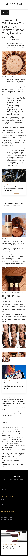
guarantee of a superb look (13, 108)
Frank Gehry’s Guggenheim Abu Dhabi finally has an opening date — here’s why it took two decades (14, 455)
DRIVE (2, 499)
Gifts (14, 397)
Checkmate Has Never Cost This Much (12, 433)
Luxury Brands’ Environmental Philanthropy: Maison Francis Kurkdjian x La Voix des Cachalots (13, 413)
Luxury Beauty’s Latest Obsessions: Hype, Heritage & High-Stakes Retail (13, 547)
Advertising (4, 489)
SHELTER (21, 397)
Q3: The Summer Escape (7, 519)
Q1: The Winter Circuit (6, 514)
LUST (17, 397)
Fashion (10, 397)
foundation (5, 87)
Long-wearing (16, 403)
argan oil (6, 399)
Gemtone (11, 399)
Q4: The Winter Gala (6, 522)
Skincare (23, 403)
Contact (3, 491)
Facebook (3, 529)
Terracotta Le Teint (7, 405)
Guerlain (12, 87)
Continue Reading (8, 551)
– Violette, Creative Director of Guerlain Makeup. (16, 164)
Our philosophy (5, 487)
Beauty (5, 397)
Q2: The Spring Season (6, 517)
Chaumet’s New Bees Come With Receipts (13, 464)
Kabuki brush (16, 401)
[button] (25, 12)
